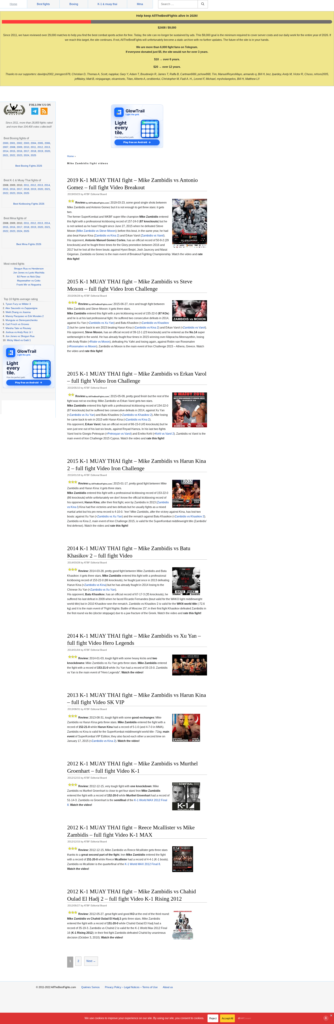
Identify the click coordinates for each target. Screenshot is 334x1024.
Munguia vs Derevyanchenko (22, 320)
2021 (5, 155)
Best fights (43, 4)
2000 (5, 143)
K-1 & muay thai (107, 4)
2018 (33, 151)
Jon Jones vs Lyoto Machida (28, 272)
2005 (40, 143)
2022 (12, 155)
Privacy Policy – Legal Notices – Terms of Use (131, 987)
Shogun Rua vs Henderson (29, 268)
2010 (26, 147)
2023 (19, 155)
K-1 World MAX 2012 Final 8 (142, 864)
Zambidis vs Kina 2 (106, 235)
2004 (33, 143)
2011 (33, 147)
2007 (5, 147)
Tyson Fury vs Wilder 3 (18, 304)
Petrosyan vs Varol (119, 433)
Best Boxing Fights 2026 (28, 165)
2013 (47, 147)
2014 (5, 151)
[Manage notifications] (326, 1018)
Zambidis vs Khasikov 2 (137, 414)
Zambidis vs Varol (152, 235)
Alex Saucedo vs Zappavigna (21, 308)
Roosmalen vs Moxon (83, 346)
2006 (47, 143)
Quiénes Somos (90, 987)
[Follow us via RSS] (44, 113)
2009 (19, 147)
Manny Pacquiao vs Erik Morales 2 (25, 316)
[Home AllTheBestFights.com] (14, 114)
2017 (26, 151)
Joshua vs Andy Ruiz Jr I (19, 332)
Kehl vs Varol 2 (164, 433)
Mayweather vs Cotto (28, 280)
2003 (26, 143)
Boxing (73, 4)
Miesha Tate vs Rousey (18, 328)
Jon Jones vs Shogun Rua (20, 336)
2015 (12, 151)
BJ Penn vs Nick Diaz (28, 276)
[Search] (203, 4)
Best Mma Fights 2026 (28, 244)
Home (13, 4)
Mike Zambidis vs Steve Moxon (96, 230)
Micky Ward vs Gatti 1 (19, 340)
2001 (12, 143)
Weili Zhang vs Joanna (18, 312)
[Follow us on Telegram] (35, 113)
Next (91, 961)
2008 (12, 147)
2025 (33, 155)
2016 (19, 151)
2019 (40, 151)
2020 (47, 151)
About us (168, 987)
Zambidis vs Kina (95, 584)
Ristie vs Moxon (100, 341)
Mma (140, 4)
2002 (19, 143)
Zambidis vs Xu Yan (101, 322)
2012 (40, 147)
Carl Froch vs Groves (17, 324)
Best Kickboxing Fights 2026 (28, 203)
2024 (26, 155)
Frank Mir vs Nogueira (29, 284)
